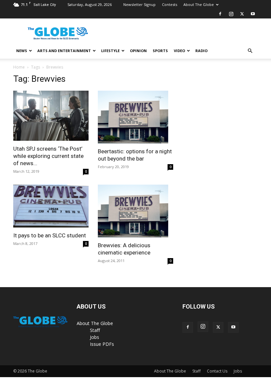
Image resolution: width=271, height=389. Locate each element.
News (21, 50)
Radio (201, 50)
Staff (95, 330)
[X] (242, 13)
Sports (160, 50)
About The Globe (198, 4)
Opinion (138, 50)
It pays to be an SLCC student (49, 235)
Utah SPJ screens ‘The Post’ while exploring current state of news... (48, 155)
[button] (250, 51)
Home (19, 67)
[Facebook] (220, 13)
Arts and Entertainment (64, 50)
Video (179, 50)
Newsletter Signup (139, 4)
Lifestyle (110, 50)
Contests (169, 4)
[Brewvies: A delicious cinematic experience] (135, 211)
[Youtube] (253, 13)
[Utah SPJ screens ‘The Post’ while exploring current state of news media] (51, 116)
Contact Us (217, 371)
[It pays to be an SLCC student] (51, 206)
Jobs (94, 337)
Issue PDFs (102, 344)
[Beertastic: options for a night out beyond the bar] (135, 117)
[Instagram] (231, 13)
